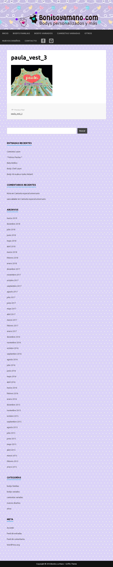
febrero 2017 (12, 326)
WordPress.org (13, 545)
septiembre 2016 (14, 354)
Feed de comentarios (16, 539)
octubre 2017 (12, 280)
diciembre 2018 (13, 224)
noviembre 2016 (14, 342)
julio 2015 (11, 433)
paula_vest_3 (16, 114)
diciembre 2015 (13, 405)
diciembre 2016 (13, 337)
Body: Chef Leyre (14, 168)
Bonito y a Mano (57, 564)
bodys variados (43, 33)
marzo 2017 (12, 320)
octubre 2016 (12, 348)
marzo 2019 (12, 218)
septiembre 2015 (14, 422)
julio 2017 (11, 297)
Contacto (31, 41)
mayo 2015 (11, 444)
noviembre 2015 (14, 410)
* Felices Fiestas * (14, 157)
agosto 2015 (12, 427)
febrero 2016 (12, 393)
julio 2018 (11, 229)
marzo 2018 (12, 252)
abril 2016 (11, 382)
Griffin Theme (71, 564)
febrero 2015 (12, 461)
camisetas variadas (68, 33)
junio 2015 (11, 439)
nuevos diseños (11, 41)
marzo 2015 (12, 456)
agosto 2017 (12, 292)
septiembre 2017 (14, 286)
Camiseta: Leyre (13, 152)
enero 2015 (12, 467)
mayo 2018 (11, 241)
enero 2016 (12, 399)
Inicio (5, 33)
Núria (9, 193)
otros (88, 33)
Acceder (10, 528)
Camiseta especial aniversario (27, 193)
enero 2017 (12, 331)
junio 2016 (11, 371)
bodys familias (21, 33)
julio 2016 (11, 365)
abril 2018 (11, 246)
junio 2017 (11, 303)
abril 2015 (11, 450)
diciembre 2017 (13, 269)
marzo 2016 (12, 388)
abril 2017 (11, 314)
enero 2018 (12, 263)
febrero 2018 (12, 258)
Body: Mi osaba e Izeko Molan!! (20, 174)
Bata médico (12, 163)
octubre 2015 (12, 416)
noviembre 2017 (14, 275)
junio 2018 (11, 235)
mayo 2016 (11, 376)
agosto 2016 (12, 359)
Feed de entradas (14, 533)
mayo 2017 (11, 309)
